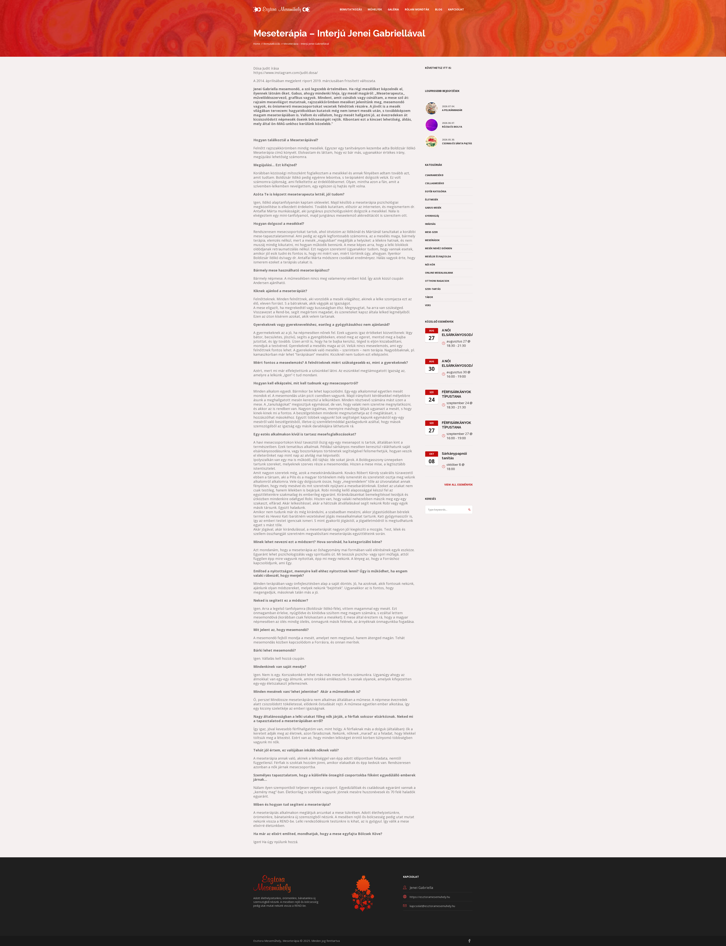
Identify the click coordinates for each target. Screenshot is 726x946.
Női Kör (430, 264)
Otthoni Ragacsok (437, 280)
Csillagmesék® (434, 183)
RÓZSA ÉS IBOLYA (452, 126)
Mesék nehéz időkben (438, 248)
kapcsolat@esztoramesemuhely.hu (432, 906)
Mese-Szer (431, 232)
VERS (428, 305)
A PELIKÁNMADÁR (452, 110)
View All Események (458, 484)
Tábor (429, 297)
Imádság (430, 224)
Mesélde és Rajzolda (438, 256)
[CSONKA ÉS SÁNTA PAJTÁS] (432, 141)
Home (256, 43)
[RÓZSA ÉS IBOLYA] (432, 124)
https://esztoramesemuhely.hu (430, 897)
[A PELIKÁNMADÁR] (432, 108)
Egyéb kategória (435, 191)
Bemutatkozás (272, 43)
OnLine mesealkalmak (439, 272)
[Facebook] (469, 941)
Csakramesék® (434, 175)
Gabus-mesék (433, 207)
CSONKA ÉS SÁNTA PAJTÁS (457, 143)
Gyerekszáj (432, 215)
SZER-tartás (433, 289)
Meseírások (432, 240)
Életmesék (431, 199)
